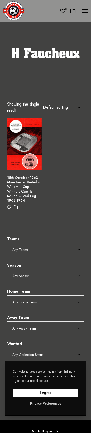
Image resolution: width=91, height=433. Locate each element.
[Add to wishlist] (9, 207)
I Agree (45, 393)
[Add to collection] (16, 207)
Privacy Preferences (45, 403)
